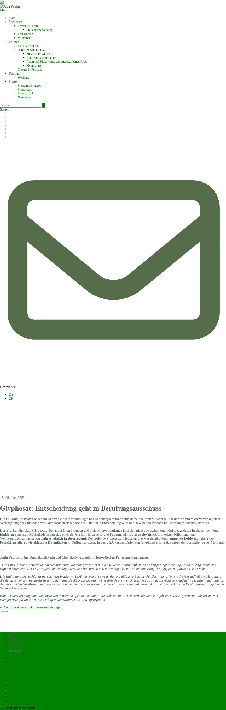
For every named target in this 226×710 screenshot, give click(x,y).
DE (11, 394)
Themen (14, 41)
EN (11, 398)
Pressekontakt (26, 93)
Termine (14, 73)
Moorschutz (33, 65)
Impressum (16, 661)
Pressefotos (25, 89)
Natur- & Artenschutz (31, 49)
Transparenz (25, 34)
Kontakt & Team (28, 26)
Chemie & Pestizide (30, 69)
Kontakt (14, 650)
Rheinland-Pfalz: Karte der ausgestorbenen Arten (56, 61)
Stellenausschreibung (39, 30)
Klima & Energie (28, 45)
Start (12, 18)
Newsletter (24, 97)
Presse (13, 81)
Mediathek (24, 38)
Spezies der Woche (38, 53)
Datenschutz (17, 665)
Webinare (23, 77)
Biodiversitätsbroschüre (41, 57)
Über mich (15, 22)
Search (4, 109)
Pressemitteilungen (29, 85)
